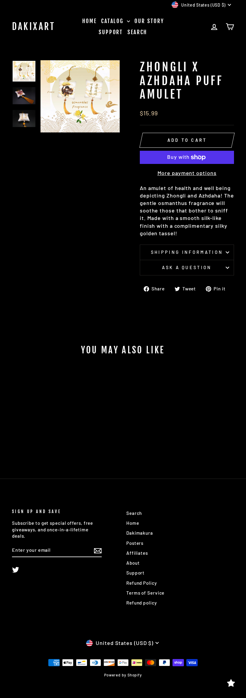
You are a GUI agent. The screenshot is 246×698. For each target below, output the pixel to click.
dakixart (33, 26)
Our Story (149, 21)
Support (111, 32)
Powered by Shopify (123, 675)
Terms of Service (145, 593)
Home (89, 21)
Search (137, 32)
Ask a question (187, 267)
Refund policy (141, 602)
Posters (134, 543)
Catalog (113, 21)
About (133, 563)
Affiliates (137, 553)
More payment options (187, 173)
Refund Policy (141, 583)
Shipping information (187, 252)
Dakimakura (139, 533)
